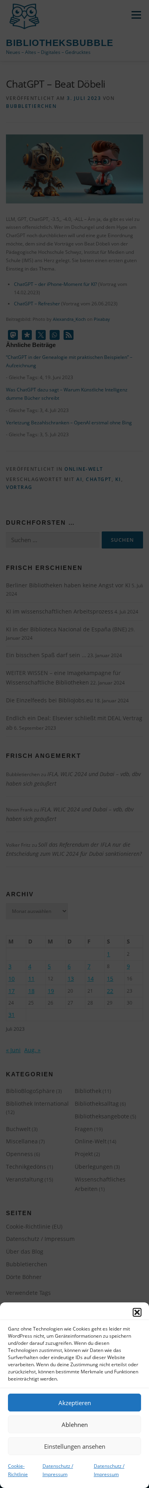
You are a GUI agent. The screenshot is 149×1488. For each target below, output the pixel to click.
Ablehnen (75, 1425)
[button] (137, 1312)
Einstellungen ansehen (74, 1446)
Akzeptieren (74, 1403)
